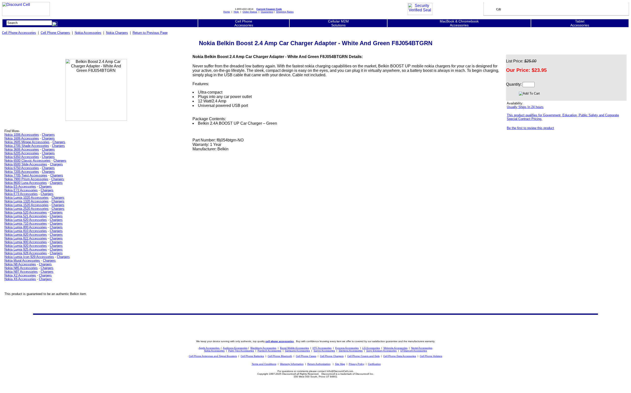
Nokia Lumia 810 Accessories (25, 231)
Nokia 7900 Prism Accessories (26, 179)
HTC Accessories (322, 348)
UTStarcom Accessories (413, 350)
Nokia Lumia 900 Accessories (25, 242)
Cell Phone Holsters (431, 356)
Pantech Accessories (269, 350)
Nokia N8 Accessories (20, 264)
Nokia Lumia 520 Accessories (25, 212)
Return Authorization (319, 364)
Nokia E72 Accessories (21, 190)
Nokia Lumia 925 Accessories (25, 249)
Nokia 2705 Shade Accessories (26, 146)
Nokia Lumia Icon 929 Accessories (29, 257)
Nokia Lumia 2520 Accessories (26, 209)
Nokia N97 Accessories (21, 272)
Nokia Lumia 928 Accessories (25, 253)
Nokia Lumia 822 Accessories (25, 238)
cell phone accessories (279, 341)
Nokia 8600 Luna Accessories (25, 183)
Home (226, 11)
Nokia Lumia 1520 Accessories (26, 205)
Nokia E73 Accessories (21, 194)
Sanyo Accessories (324, 350)
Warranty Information (292, 364)
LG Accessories (371, 348)
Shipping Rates (285, 11)
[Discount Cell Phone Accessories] (26, 15)
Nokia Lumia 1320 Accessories (26, 201)
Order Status (250, 11)
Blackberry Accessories (263, 348)
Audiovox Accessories (235, 348)
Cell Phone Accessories (19, 33)
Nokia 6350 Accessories (21, 157)
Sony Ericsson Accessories (381, 350)
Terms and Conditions (264, 364)
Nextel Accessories (421, 348)
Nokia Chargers (117, 33)
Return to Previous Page (150, 33)
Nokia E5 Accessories (20, 186)
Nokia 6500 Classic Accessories (27, 160)
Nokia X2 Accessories (20, 275)
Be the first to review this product (530, 128)
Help (236, 11)
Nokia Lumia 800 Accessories (25, 227)
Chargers (48, 135)
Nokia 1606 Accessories (21, 138)
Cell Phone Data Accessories (399, 356)
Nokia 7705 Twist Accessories (25, 175)
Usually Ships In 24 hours (525, 107)
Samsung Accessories (297, 350)
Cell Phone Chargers (55, 33)
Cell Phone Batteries (252, 356)
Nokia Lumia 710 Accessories (25, 223)
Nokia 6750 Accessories (21, 168)
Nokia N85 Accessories (21, 268)
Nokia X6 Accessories (20, 279)
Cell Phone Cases (306, 356)
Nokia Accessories (88, 33)
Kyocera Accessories (347, 348)
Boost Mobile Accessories (294, 348)
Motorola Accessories (395, 348)
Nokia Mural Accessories (22, 260)
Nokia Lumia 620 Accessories (25, 220)
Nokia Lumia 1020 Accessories (26, 197)
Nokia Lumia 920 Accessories (25, 246)
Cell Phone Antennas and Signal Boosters (213, 356)
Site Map (340, 364)
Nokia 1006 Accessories (21, 135)
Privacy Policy (356, 364)
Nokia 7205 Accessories (21, 172)
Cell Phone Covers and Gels (363, 356)
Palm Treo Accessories (241, 350)
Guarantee (267, 11)
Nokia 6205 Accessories (21, 153)
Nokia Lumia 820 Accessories (25, 234)
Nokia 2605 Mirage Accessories (27, 142)
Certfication (374, 364)
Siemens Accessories (351, 350)
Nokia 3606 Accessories (21, 149)
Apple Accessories (209, 348)
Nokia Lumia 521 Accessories (25, 216)
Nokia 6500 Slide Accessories (25, 164)
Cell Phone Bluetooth (280, 356)
